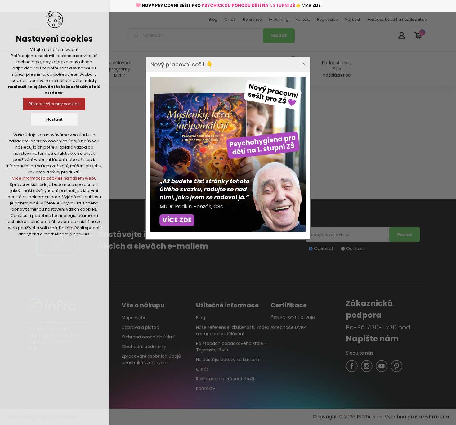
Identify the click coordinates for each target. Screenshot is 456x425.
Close (303, 63)
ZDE (316, 5)
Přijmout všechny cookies (54, 104)
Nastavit (54, 119)
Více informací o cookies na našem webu (54, 178)
